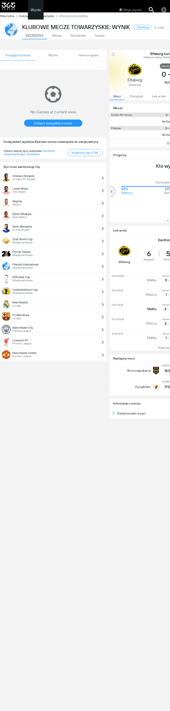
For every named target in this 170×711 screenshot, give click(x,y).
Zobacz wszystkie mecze (53, 123)
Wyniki (36, 10)
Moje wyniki (132, 10)
